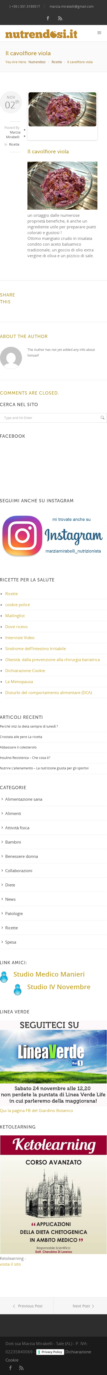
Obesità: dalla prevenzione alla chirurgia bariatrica (52, 659)
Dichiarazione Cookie (25, 670)
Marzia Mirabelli (13, 134)
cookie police (17, 604)
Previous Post (30, 1306)
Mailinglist (15, 615)
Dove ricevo (16, 626)
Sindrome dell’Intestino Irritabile (35, 648)
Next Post (81, 1306)
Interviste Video (20, 637)
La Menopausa (19, 681)
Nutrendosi (37, 62)
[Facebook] (48, 18)
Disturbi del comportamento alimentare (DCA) (48, 692)
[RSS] (60, 18)
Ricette (57, 62)
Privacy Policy (52, 1352)
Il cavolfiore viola (48, 151)
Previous (36, 120)
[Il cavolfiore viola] (63, 109)
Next (89, 120)
